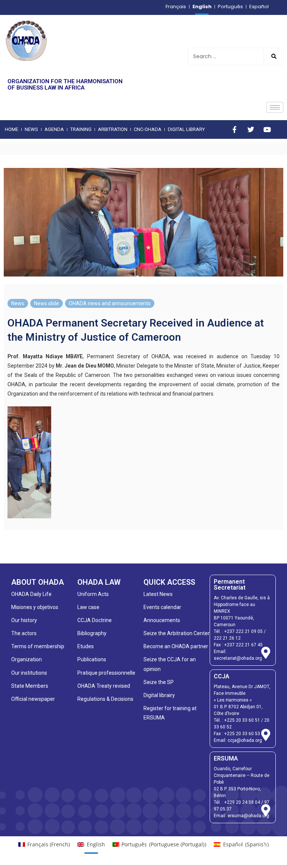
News (17, 303)
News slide (46, 303)
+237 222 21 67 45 (243, 644)
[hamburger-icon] (274, 107)
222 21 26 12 (227, 638)
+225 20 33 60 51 (242, 720)
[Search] (273, 56)
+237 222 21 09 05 (243, 631)
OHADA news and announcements (110, 303)
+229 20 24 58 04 (242, 802)
